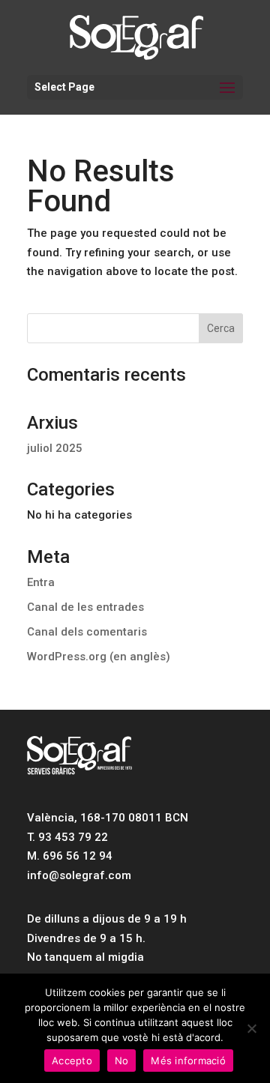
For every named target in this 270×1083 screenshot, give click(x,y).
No (122, 1061)
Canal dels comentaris (87, 632)
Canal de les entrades (85, 607)
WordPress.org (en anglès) (98, 656)
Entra (41, 582)
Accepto (72, 1061)
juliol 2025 (54, 448)
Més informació (188, 1061)
